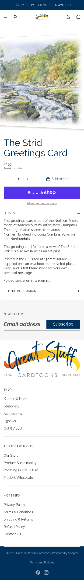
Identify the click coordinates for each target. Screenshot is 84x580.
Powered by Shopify (65, 553)
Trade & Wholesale (18, 477)
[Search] (15, 17)
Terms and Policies (42, 562)
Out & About (13, 428)
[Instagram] (46, 572)
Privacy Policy (14, 505)
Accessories (13, 414)
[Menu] (5, 16)
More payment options (42, 203)
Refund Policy (14, 527)
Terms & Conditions (18, 512)
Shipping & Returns (18, 519)
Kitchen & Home (16, 399)
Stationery (11, 406)
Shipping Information (20, 291)
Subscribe (63, 324)
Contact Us (12, 534)
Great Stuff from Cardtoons (33, 553)
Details (9, 213)
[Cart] (78, 17)
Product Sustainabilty (20, 463)
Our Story (11, 455)
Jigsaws (10, 421)
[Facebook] (38, 572)
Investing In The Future (21, 470)
